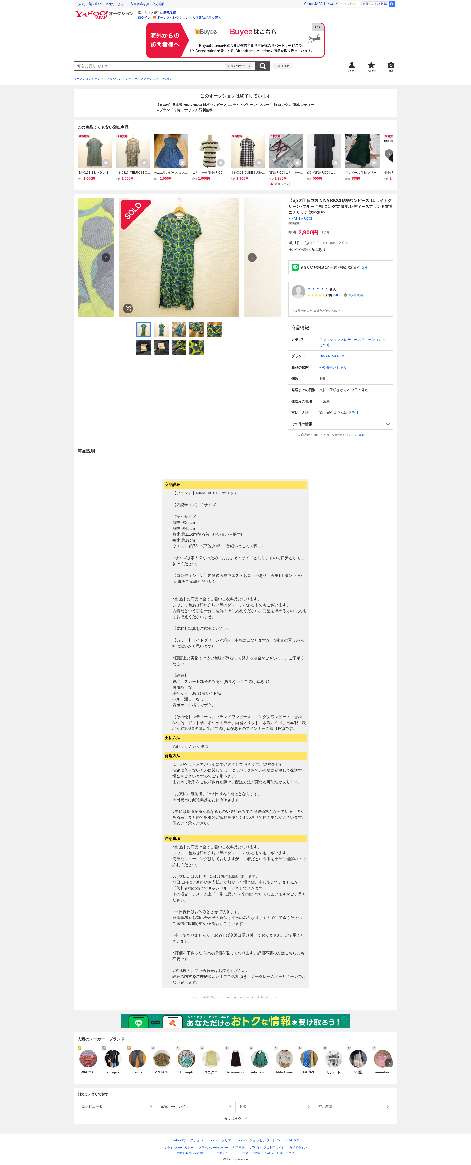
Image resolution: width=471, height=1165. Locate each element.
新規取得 (169, 12)
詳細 (364, 267)
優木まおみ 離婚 (376, 4)
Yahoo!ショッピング (254, 1140)
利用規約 (239, 1147)
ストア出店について (221, 1153)
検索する (262, 66)
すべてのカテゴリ (239, 66)
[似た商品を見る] (128, 308)
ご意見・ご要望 (249, 1153)
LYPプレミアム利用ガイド (266, 1147)
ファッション (113, 78)
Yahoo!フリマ (221, 1140)
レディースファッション (142, 78)
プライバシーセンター (213, 1147)
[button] (340, 423)
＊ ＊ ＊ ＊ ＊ (317, 289)
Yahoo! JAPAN (314, 4)
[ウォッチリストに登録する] (106, 163)
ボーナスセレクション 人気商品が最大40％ (189, 17)
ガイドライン (298, 1147)
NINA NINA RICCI (300, 218)
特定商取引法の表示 (190, 1153)
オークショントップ (87, 78)
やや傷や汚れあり (333, 367)
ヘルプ (332, 4)
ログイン (144, 17)
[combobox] (149, 66)
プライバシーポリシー (179, 1147)
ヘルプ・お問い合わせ (279, 1153)
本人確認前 (355, 295)
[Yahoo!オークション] (104, 12)
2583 (336, 295)
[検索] (392, 4)
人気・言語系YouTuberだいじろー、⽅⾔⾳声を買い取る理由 (121, 4)
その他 (166, 78)
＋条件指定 (282, 66)
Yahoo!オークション (188, 1140)
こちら (340, 310)
